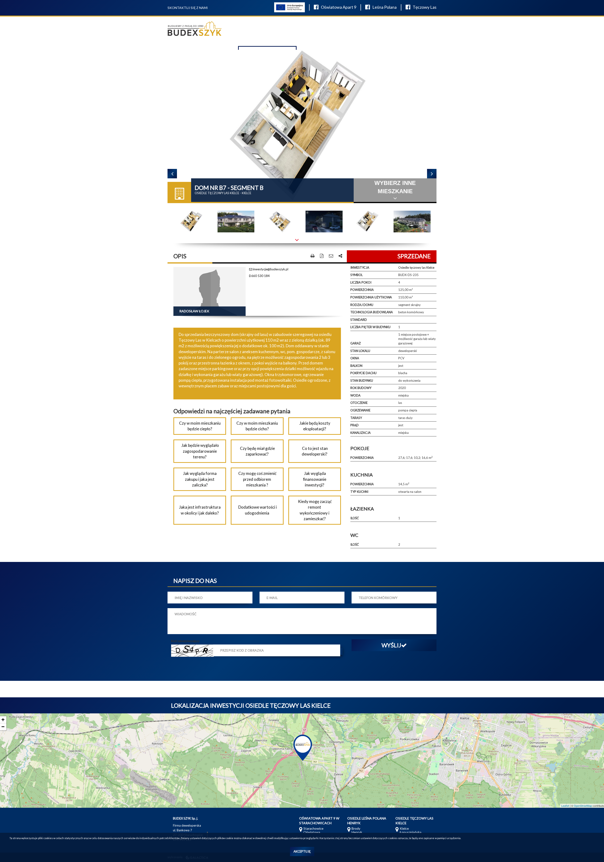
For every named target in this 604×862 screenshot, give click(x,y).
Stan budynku (361, 380)
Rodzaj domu (361, 305)
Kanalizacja (360, 433)
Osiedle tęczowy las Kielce (416, 267)
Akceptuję (302, 851)
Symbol (356, 275)
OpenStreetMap (583, 806)
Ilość (354, 518)
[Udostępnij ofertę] (340, 256)
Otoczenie (359, 403)
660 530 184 (260, 276)
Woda (355, 395)
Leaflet (565, 806)
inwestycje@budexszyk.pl (270, 269)
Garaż (355, 343)
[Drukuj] (312, 256)
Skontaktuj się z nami (188, 8)
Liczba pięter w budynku (370, 327)
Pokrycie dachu (363, 373)
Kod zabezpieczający (185, 641)
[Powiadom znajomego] (331, 256)
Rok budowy (360, 388)
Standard (358, 320)
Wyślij (391, 645)
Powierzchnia (362, 290)
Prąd (354, 425)
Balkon (356, 366)
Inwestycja (359, 267)
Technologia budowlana (371, 312)
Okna (354, 358)
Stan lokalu (360, 351)
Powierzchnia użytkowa (371, 297)
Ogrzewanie (360, 410)
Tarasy (356, 418)
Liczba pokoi (360, 282)
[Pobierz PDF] (322, 256)
